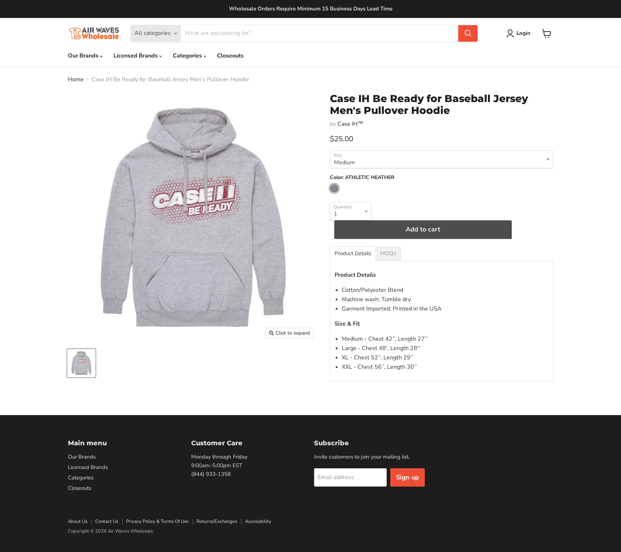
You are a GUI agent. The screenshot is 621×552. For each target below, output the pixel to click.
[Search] (468, 33)
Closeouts (230, 56)
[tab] (353, 253)
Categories (188, 56)
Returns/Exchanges (217, 521)
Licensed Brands (136, 56)
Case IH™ (350, 124)
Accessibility (258, 521)
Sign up (407, 477)
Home (76, 79)
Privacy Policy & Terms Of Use (157, 521)
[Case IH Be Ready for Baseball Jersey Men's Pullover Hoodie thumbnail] (81, 363)
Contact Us (106, 521)
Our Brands (84, 56)
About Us (77, 521)
